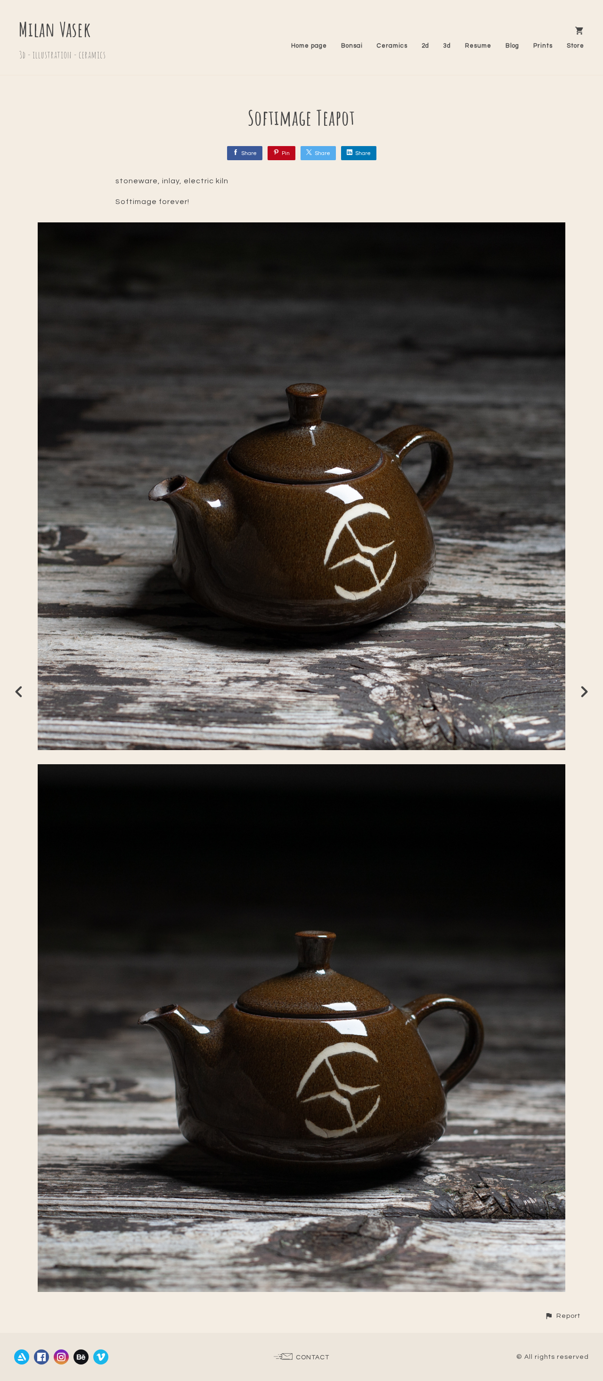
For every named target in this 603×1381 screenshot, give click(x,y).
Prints (543, 45)
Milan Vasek (55, 28)
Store (575, 45)
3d (447, 45)
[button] (562, 1315)
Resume (478, 45)
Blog (512, 45)
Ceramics (392, 45)
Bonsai (352, 45)
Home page (309, 45)
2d (425, 45)
